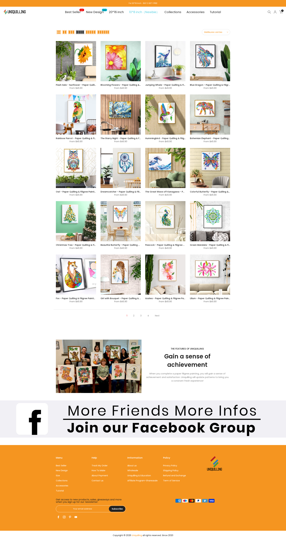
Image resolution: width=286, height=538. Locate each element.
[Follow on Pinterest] (70, 517)
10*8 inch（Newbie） (144, 12)
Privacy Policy (170, 465)
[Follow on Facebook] (58, 517)
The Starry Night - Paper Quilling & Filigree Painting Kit (129, 138)
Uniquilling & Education (139, 475)
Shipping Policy (170, 470)
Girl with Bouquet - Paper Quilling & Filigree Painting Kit (130, 298)
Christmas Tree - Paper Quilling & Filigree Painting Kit (84, 244)
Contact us (97, 480)
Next (157, 315)
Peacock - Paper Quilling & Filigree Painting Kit (170, 244)
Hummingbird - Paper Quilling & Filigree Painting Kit (172, 138)
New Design (96, 12)
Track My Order (100, 465)
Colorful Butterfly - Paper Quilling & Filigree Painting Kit (219, 191)
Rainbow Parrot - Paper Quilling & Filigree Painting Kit (84, 138)
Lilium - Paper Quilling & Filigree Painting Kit (213, 298)
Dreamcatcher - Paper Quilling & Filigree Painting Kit (129, 191)
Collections (172, 12)
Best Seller (74, 12)
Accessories (195, 12)
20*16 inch (116, 12)
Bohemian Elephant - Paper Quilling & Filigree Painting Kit (220, 138)
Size (58, 475)
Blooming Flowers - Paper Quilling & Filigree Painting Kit (130, 84)
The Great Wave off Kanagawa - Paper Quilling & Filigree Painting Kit (182, 191)
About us (132, 465)
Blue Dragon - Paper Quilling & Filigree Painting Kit (217, 84)
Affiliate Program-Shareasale (142, 480)
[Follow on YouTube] (75, 517)
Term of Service (171, 480)
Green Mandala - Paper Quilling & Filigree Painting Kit (218, 244)
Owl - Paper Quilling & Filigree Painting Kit (78, 191)
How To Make (98, 470)
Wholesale (132, 470)
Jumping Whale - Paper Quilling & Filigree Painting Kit (173, 84)
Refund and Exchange (174, 475)
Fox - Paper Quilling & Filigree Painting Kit (78, 298)
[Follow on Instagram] (64, 517)
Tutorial (215, 12)
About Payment (100, 475)
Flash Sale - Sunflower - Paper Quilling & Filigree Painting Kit (88, 84)
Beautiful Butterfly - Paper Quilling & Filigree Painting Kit (131, 244)
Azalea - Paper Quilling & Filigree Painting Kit (169, 298)
